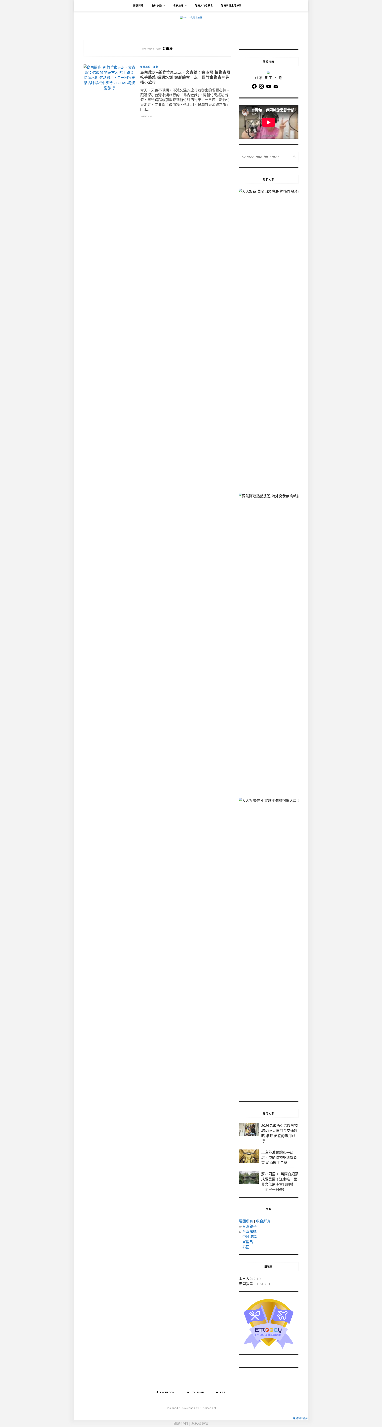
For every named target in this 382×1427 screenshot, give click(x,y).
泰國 (245, 1247)
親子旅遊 (178, 5)
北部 (155, 67)
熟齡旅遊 (157, 5)
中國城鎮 (249, 1237)
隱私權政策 (200, 1424)
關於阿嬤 (138, 5)
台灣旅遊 (145, 67)
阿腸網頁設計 (300, 1418)
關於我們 (180, 1424)
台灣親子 (249, 1226)
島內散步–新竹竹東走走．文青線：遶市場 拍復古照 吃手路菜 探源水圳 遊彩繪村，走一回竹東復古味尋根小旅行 (185, 77)
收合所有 (263, 1221)
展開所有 (246, 1221)
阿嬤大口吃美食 (204, 5)
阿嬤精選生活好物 (231, 5)
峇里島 (247, 1242)
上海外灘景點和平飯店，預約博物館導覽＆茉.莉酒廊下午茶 (279, 1157)
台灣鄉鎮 (249, 1232)
